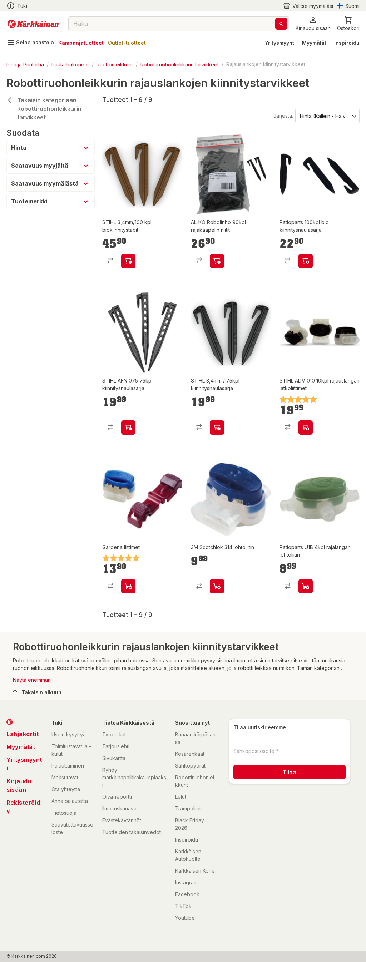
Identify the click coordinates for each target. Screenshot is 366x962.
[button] (308, 6)
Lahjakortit (22, 733)
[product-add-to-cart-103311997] (128, 261)
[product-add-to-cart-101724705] (217, 261)
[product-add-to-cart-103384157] (217, 586)
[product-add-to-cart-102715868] (128, 427)
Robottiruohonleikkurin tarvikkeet (179, 64)
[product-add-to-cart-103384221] (305, 261)
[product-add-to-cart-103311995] (217, 427)
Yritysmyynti (280, 43)
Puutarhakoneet (70, 64)
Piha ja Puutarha (25, 64)
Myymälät (314, 43)
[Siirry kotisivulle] (33, 24)
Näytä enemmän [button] (32, 680)
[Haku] (281, 24)
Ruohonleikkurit (115, 64)
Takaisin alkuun (41, 692)
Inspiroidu (347, 43)
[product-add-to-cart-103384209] (305, 586)
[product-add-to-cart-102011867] (128, 586)
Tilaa (289, 772)
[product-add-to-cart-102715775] (305, 427)
